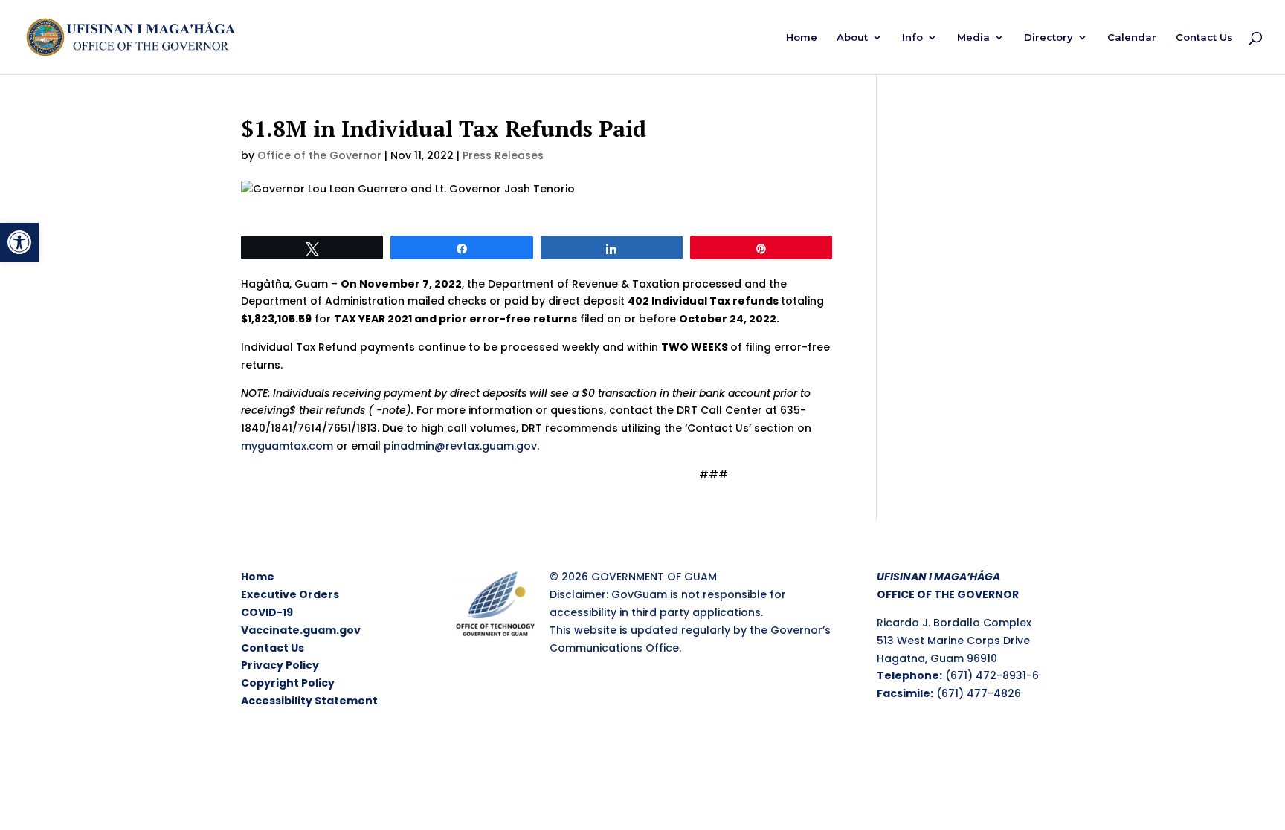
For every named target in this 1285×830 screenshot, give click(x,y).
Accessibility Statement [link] (309, 700)
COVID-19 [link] (267, 612)
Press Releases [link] (503, 155)
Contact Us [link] (1204, 37)
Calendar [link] (1131, 37)
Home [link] (801, 37)
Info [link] (912, 37)
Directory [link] (1048, 37)
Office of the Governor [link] (319, 155)
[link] (19, 242)
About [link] (852, 37)
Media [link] (973, 37)
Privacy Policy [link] (280, 665)
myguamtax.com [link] (287, 445)
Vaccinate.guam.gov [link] (301, 630)
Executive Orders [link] (290, 594)
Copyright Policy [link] (288, 682)
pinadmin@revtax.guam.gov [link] (460, 445)
